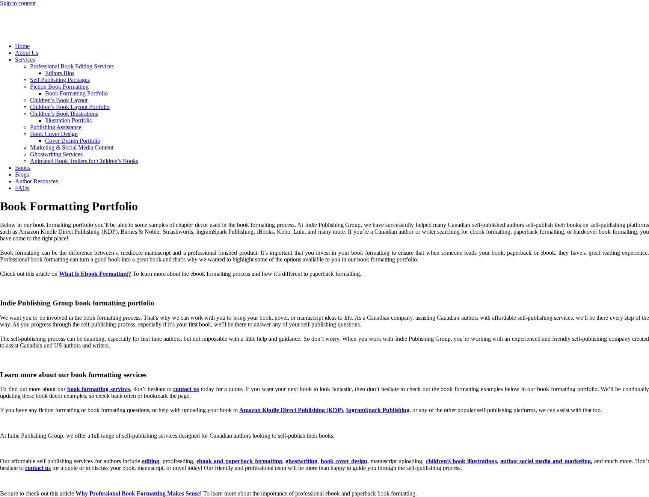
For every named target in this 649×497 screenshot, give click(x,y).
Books (22, 168)
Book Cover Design (54, 134)
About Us (26, 53)
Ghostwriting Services (56, 154)
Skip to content (18, 3)
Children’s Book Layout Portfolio (70, 107)
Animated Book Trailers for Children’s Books (84, 161)
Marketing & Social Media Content (71, 147)
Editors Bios (59, 73)
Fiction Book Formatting (59, 86)
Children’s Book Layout (59, 100)
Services (25, 59)
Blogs (22, 174)
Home (22, 46)
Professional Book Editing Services (72, 66)
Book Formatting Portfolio (76, 93)
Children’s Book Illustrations (64, 113)
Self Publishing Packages (60, 80)
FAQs (22, 188)
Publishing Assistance (56, 127)
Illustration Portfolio (68, 120)
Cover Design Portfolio (72, 140)
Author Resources (36, 181)
